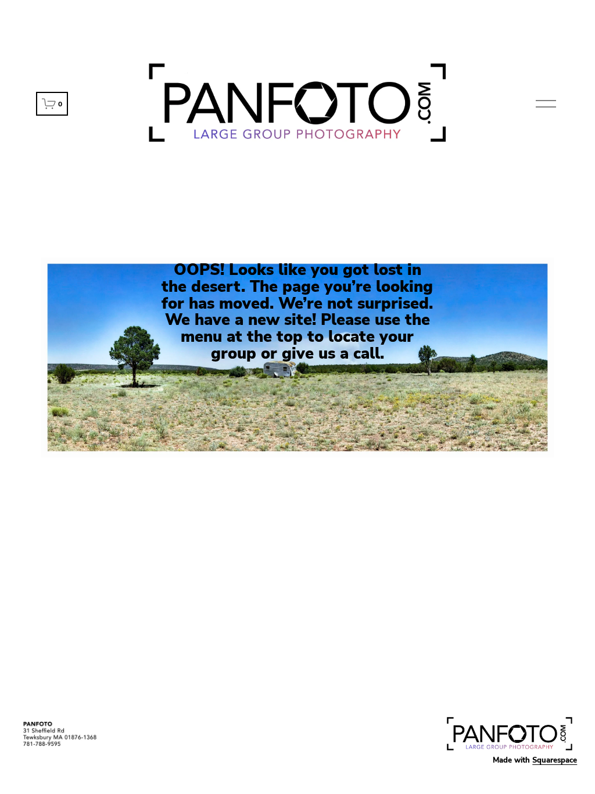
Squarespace (554, 760)
